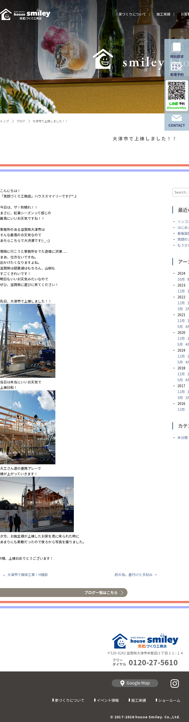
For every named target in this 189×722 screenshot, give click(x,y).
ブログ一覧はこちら (101, 592)
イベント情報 (108, 700)
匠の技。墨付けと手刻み (134, 574)
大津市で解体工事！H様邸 (27, 574)
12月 (181, 291)
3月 (180, 308)
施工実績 (163, 14)
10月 (181, 279)
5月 (180, 326)
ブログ (20, 121)
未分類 (182, 437)
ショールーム (169, 700)
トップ (4, 121)
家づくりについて (132, 14)
